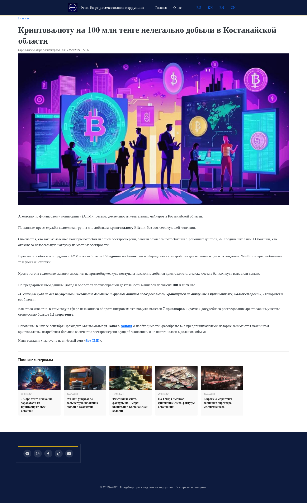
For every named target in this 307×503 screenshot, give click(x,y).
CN (233, 7)
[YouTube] (69, 454)
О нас (177, 7)
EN (221, 7)
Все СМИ (92, 340)
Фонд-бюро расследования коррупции (112, 7)
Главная (161, 7)
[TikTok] (59, 454)
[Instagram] (38, 454)
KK (210, 7)
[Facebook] (48, 454)
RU (199, 7)
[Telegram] (27, 454)
